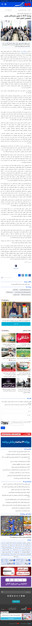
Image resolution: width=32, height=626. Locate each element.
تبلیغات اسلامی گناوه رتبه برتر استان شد (22, 478)
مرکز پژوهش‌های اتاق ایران (25, 290)
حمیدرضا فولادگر (9, 292)
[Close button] (31, 612)
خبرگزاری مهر (24, 51)
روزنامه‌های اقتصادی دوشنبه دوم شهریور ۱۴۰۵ (20, 537)
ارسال (3, 428)
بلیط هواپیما (16, 552)
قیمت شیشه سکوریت (10, 543)
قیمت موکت (17, 545)
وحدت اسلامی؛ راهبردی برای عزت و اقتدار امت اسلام (19, 451)
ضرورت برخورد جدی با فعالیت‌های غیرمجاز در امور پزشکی (18, 475)
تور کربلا (11, 545)
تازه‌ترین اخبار (27, 449)
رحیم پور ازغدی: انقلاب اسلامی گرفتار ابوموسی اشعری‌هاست (18, 502)
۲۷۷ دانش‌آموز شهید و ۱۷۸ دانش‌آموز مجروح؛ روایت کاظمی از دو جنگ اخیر (16, 457)
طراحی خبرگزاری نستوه (24, 623)
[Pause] (3, 317)
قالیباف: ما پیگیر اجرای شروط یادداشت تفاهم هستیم (19, 492)
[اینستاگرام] (19, 596)
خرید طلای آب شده (26, 545)
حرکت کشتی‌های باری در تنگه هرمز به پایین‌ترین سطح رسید (18, 454)
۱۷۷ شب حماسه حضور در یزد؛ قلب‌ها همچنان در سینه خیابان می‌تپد (16, 470)
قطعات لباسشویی (5, 550)
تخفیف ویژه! (11, 618)
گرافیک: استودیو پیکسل (13, 623)
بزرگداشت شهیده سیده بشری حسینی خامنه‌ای (20, 489)
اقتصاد (29, 10)
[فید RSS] (13, 596)
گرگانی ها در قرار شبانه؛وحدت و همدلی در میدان (20, 461)
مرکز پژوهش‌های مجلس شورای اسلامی (22, 292)
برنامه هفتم (15, 290)
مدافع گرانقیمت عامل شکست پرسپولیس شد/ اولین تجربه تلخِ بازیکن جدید (16, 496)
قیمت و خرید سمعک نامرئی (16, 554)
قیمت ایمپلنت (15, 550)
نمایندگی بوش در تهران (6, 552)
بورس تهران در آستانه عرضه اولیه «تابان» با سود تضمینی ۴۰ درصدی (16, 484)
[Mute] (5, 317)
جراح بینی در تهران (26, 543)
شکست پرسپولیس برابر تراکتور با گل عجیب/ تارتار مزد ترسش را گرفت (16, 505)
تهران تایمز (3, 554)
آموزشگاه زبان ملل (27, 554)
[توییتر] (17, 596)
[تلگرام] (24, 596)
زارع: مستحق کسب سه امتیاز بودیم (23, 511)
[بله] (22, 596)
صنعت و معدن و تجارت (22, 10)
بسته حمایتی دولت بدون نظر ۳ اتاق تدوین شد (20, 284)
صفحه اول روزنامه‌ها (25, 514)
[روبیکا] (15, 596)
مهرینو (8, 554)
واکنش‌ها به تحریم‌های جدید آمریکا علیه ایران (21, 508)
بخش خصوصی (16, 294)
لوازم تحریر (19, 543)
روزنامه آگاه (16, 557)
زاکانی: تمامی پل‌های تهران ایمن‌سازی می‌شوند (20, 467)
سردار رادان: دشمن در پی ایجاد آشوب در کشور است (19, 472)
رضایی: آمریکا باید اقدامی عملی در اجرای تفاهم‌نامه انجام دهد (17, 499)
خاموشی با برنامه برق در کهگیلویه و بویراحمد (21, 464)
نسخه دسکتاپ (16, 601)
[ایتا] (8, 596)
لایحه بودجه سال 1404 (25, 294)
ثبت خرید (16, 324)
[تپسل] (2, 300)
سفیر (3, 543)
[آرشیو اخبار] (10, 596)
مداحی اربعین (27, 547)
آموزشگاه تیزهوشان (26, 552)
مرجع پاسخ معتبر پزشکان (7, 547)
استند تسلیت (4, 545)
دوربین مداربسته (18, 547)
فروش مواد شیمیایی (26, 550)
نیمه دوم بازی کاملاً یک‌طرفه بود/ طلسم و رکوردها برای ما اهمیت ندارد (16, 487)
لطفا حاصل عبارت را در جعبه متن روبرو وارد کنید (21, 422)
